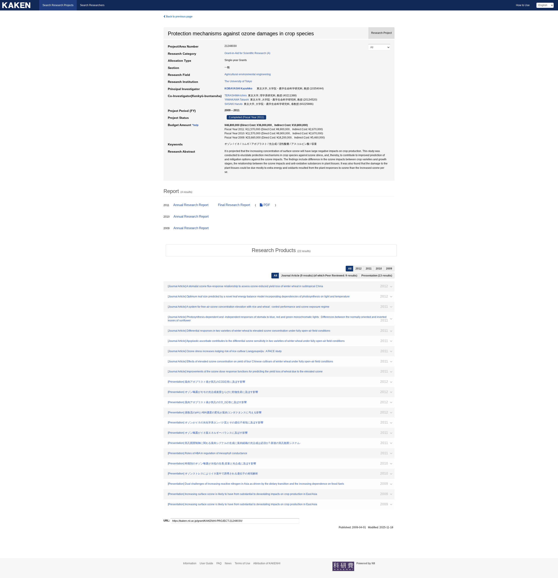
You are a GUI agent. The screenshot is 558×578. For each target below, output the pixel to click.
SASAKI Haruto (234, 104)
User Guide (206, 563)
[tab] (281, 250)
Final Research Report (234, 205)
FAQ (218, 563)
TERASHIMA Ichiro (236, 95)
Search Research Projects (58, 5)
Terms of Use (242, 563)
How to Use (523, 5)
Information (189, 563)
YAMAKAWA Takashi (237, 99)
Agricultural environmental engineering (248, 74)
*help (195, 125)
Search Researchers (92, 5)
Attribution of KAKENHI (266, 563)
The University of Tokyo (238, 81)
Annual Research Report (190, 205)
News (228, 563)
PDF (266, 205)
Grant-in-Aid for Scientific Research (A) (247, 53)
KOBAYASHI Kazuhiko (238, 88)
